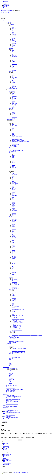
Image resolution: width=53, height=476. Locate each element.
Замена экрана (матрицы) (12, 401)
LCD (13, 314)
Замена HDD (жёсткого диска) (19, 140)
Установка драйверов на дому (19, 348)
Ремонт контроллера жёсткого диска (14, 389)
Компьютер (11, 24)
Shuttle (13, 202)
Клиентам (5, 1)
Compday (14, 190)
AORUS (13, 235)
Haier (13, 227)
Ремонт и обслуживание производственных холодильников (26, 333)
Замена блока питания (17, 139)
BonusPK (14, 214)
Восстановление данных (12, 417)
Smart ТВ (14, 310)
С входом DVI (15, 327)
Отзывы (5, 6)
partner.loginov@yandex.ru (6, 10)
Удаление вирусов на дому (18, 349)
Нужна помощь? (7, 20)
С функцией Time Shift (17, 330)
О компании (6, 4)
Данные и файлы (7, 416)
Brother (13, 73)
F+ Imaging (14, 77)
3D (12, 316)
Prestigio (13, 221)
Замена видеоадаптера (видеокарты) (20, 141)
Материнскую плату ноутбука (13, 399)
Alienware (14, 182)
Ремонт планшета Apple (17, 150)
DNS (13, 33)
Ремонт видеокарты (10, 395)
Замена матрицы (15, 144)
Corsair (13, 192)
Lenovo (13, 45)
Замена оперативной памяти (18, 138)
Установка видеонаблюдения (13, 412)
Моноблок (11, 121)
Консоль (11, 277)
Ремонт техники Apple (11, 406)
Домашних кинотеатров (17, 315)
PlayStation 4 (14, 287)
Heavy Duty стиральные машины (16, 341)
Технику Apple (12, 151)
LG (12, 252)
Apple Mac (14, 28)
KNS (13, 197)
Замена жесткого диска (11, 392)
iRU (12, 29)
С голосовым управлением (18, 319)
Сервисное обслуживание (12, 368)
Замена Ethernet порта (17, 136)
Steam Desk (14, 282)
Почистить (8, 22)
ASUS (13, 46)
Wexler (13, 205)
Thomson (14, 300)
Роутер (10, 364)
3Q (12, 234)
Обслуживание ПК (10, 415)
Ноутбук (11, 48)
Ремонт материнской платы (18, 142)
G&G (13, 78)
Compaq (13, 38)
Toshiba (13, 40)
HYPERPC (14, 195)
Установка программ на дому (18, 351)
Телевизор (11, 289)
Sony (13, 32)
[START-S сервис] (5, 12)
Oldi (13, 198)
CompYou (14, 213)
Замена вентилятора (11, 391)
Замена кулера (15, 145)
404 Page (3, 18)
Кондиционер (12, 338)
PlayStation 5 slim (15, 284)
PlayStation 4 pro (15, 288)
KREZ (13, 232)
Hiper (13, 128)
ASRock (13, 189)
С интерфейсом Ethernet (17, 322)
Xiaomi (13, 226)
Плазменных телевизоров (18, 309)
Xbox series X (15, 280)
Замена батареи (9, 400)
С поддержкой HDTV (17, 325)
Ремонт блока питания (11, 385)
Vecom (13, 203)
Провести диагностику (11, 88)
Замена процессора (10, 390)
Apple (4, 405)
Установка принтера (11, 408)
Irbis (13, 215)
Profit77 (13, 199)
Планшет (11, 147)
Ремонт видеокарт (10, 386)
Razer (13, 240)
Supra (13, 301)
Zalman (13, 208)
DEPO (13, 206)
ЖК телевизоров (15, 306)
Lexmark (14, 82)
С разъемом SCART (16, 326)
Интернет (11, 365)
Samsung (14, 43)
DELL (13, 245)
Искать (20, 439)
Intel (13, 186)
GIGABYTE (14, 34)
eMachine (14, 220)
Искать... (3, 439)
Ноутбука (11, 108)
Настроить (8, 343)
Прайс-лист (6, 5)
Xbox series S (15, 279)
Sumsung (14, 115)
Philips (13, 295)
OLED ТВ (14, 311)
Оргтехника (6, 407)
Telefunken (14, 299)
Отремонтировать (10, 119)
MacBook (14, 70)
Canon (13, 75)
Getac (13, 231)
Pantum (13, 83)
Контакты (5, 7)
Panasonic (14, 251)
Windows (11, 354)
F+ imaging (14, 158)
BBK (13, 303)
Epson (13, 76)
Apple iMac (14, 125)
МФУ (10, 261)
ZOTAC (13, 204)
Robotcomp (14, 210)
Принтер (11, 71)
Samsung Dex (15, 183)
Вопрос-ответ (6, 2)
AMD (13, 187)
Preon (13, 211)
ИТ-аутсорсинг (6, 413)
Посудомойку (12, 336)
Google (13, 236)
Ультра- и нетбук (13, 146)
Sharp (13, 273)
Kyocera (13, 81)
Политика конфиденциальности (20, 472)
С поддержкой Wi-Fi (16, 321)
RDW (13, 134)
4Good (13, 222)
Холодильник (12, 331)
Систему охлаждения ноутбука (13, 396)
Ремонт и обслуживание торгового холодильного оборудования (27, 335)
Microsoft (14, 229)
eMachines (14, 35)
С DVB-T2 (14, 317)
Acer (13, 27)
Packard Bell (14, 41)
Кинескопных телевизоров (18, 312)
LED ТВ (14, 307)
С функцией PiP (15, 323)
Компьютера (12, 91)
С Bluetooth (14, 320)
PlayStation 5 (14, 283)
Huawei (13, 239)
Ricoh (13, 85)
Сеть (10, 362)
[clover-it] (4, 474)
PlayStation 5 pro (15, 285)
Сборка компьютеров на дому (19, 352)
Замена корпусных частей (12, 404)
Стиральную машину (14, 337)
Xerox (13, 87)
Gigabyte (11, 373)
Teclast (13, 135)
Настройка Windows (16, 357)
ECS (13, 194)
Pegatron (13, 200)
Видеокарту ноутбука (11, 397)
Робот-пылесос (12, 342)
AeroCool (14, 188)
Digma (13, 224)
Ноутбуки (5, 394)
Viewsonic (14, 256)
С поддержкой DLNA (17, 328)
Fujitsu (13, 246)
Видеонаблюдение (13, 360)
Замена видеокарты (10, 388)
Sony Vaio (14, 105)
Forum (13, 209)
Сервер (10, 363)
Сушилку (11, 340)
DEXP (13, 36)
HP (12, 44)
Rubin (13, 305)
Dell (12, 39)
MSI (13, 30)
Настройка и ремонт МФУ (12, 410)
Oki (12, 268)
